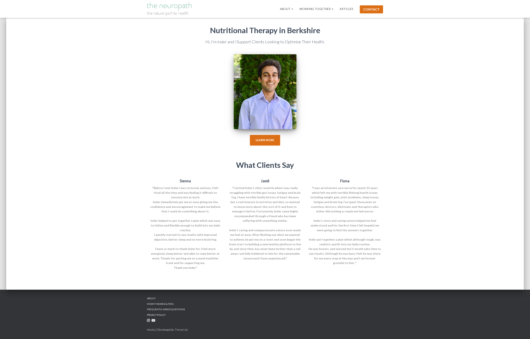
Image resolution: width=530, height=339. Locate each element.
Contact (371, 9)
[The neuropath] (171, 9)
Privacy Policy (156, 314)
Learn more (265, 140)
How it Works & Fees (160, 303)
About (285, 9)
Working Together (315, 9)
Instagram (149, 321)
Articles (346, 9)
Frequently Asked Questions (166, 309)
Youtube (154, 321)
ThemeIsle (181, 329)
